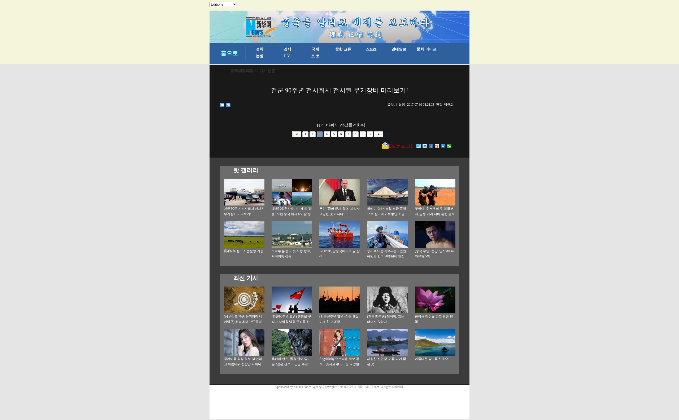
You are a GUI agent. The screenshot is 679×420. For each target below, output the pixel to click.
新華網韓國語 (242, 71)
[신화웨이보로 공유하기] (418, 146)
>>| (387, 134)
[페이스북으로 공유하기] (431, 146)
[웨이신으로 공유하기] (449, 146)
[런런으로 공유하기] (443, 146)
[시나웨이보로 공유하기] (437, 146)
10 (369, 134)
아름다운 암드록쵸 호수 (431, 359)
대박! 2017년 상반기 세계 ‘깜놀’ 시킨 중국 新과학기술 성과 (292, 214)
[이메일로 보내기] (222, 105)
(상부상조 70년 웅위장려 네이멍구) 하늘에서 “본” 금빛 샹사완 (243, 322)
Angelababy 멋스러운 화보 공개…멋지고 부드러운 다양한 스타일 (339, 364)
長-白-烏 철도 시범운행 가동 (243, 251)
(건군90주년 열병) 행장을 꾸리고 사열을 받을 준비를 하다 (291, 322)
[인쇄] (228, 105)
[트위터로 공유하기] (425, 146)
